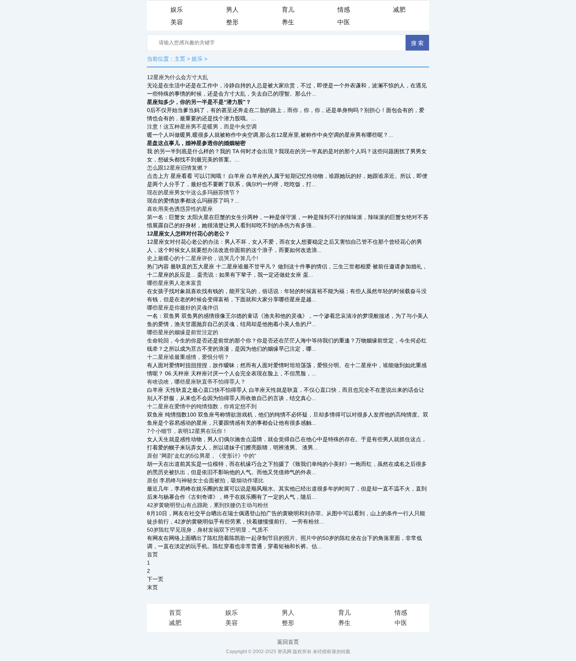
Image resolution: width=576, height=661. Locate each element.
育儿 (288, 9)
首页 (175, 612)
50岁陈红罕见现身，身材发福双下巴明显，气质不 (207, 530)
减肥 (399, 9)
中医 (343, 22)
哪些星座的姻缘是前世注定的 (182, 332)
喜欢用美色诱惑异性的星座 (180, 209)
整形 (232, 22)
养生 (288, 22)
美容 (176, 22)
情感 (343, 9)
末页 (152, 587)
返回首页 (288, 642)
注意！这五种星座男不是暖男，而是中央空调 (202, 126)
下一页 (155, 579)
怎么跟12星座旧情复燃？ (177, 168)
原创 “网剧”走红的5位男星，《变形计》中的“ (201, 456)
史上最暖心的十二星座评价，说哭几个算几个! (202, 258)
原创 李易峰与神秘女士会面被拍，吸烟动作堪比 (205, 480)
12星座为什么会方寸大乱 (177, 77)
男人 (232, 9)
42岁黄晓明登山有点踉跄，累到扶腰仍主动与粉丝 (207, 505)
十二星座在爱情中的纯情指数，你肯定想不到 (202, 406)
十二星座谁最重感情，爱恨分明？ (188, 357)
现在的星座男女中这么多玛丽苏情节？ (193, 192)
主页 (179, 59)
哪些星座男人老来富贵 (174, 283)
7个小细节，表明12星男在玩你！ (187, 431)
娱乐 (176, 9)
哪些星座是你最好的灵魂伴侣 (182, 307)
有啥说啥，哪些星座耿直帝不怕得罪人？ (196, 381)
